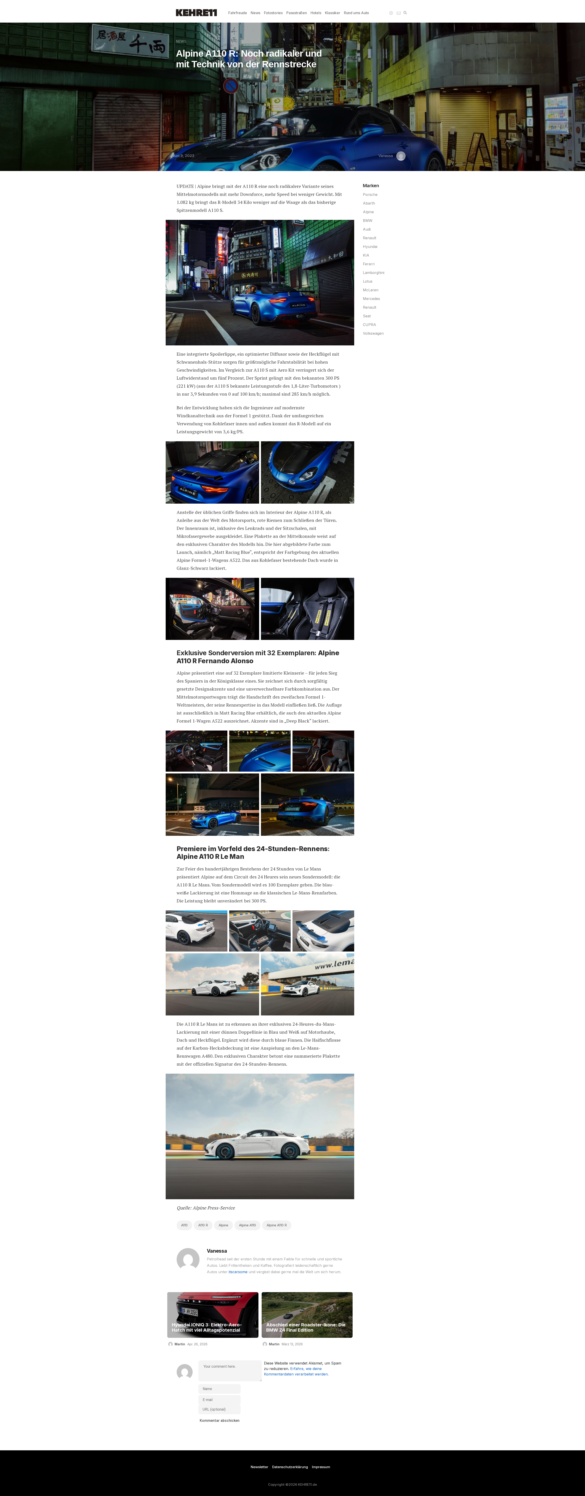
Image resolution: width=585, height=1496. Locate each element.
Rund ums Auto (356, 13)
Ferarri (369, 264)
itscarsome (238, 1272)
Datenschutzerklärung (290, 1467)
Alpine (223, 1225)
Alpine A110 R (277, 1225)
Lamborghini (373, 272)
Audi (367, 229)
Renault (369, 238)
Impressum (321, 1467)
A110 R (203, 1225)
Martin (180, 1344)
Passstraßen (296, 13)
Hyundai (370, 246)
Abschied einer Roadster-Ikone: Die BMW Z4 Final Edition (306, 1327)
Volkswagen (373, 333)
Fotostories (273, 13)
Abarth (369, 203)
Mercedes (371, 298)
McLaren (370, 290)
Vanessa (385, 155)
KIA (366, 255)
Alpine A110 (247, 1225)
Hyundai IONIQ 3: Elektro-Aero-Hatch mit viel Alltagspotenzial (207, 1327)
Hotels (316, 13)
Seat (367, 316)
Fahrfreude (237, 13)
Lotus (367, 281)
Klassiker (332, 13)
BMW (367, 220)
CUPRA (369, 324)
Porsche (370, 194)
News (255, 13)
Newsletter (259, 1467)
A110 (184, 1225)
